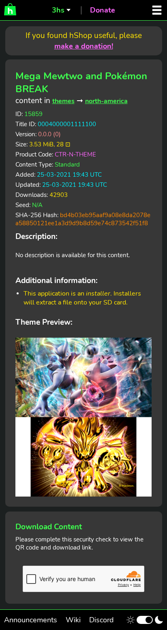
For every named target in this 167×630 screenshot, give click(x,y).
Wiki (73, 620)
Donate (102, 10)
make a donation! (83, 46)
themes (63, 101)
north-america (106, 101)
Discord (101, 620)
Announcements (30, 620)
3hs (58, 10)
